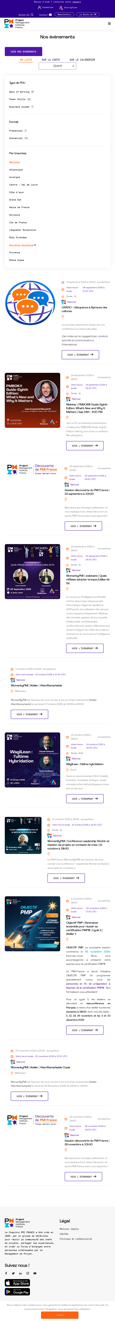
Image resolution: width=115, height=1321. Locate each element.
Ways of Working (21, 91)
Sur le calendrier (82, 59)
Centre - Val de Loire (23, 184)
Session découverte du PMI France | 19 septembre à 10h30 (87, 492)
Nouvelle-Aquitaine (21, 244)
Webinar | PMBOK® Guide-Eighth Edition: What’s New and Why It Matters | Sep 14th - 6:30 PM (87, 408)
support (76, 1)
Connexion (48, 7)
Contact (44, 14)
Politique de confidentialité (76, 1238)
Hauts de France (19, 207)
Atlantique (16, 169)
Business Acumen (21, 106)
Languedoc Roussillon (22, 229)
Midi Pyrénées (18, 237)
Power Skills (20, 99)
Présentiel (18, 130)
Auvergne (14, 177)
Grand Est (15, 199)
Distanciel (18, 138)
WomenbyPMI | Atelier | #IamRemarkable (36, 685)
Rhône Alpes (16, 259)
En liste (26, 59)
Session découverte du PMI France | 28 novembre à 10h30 (87, 1142)
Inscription (70, 7)
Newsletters (64, 14)
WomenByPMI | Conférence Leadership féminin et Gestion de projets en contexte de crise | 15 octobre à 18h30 (78, 845)
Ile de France (18, 222)
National (14, 162)
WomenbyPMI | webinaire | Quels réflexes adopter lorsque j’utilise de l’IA (87, 580)
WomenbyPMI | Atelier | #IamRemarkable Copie (40, 1067)
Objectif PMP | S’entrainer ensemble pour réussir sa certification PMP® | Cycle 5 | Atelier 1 (84, 929)
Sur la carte (51, 59)
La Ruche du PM (88, 14)
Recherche (25, 14)
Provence (14, 252)
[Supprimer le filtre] (35, 245)
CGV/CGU (64, 1233)
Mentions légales (69, 1228)
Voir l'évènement (78, 354)
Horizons (14, 214)
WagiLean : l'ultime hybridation (84, 764)
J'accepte (60, 1315)
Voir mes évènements (23, 51)
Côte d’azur (16, 192)
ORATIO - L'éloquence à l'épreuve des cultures (84, 309)
